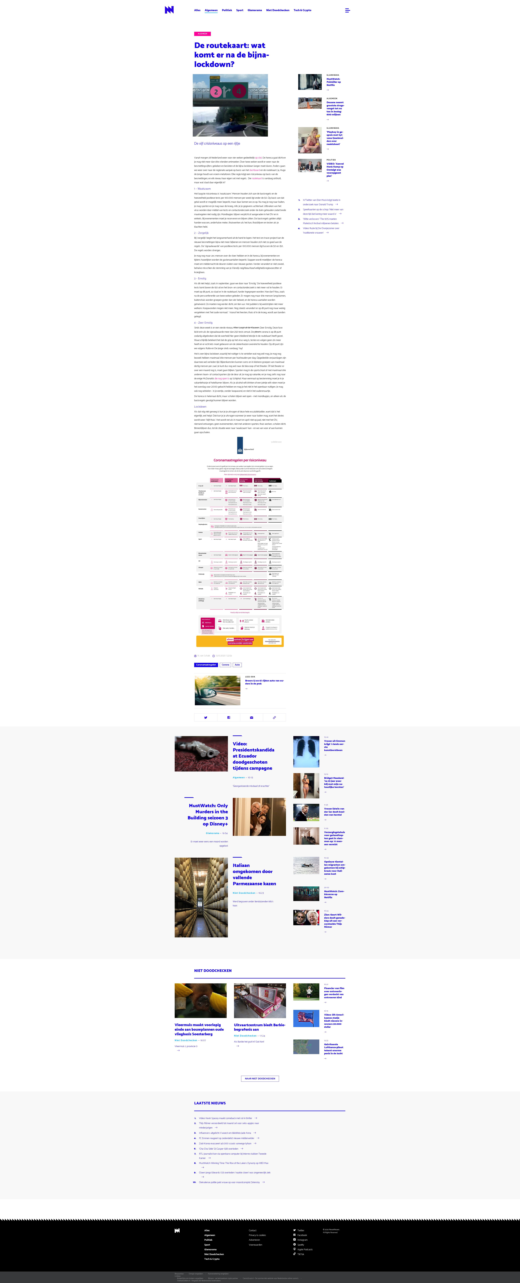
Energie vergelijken (196, 1273)
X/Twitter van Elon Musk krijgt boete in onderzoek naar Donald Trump (321, 202)
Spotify (300, 1245)
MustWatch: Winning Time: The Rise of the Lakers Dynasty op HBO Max (233, 1163)
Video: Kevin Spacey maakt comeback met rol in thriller (225, 1118)
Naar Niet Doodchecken (260, 1079)
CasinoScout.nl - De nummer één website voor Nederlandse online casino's (270, 1278)
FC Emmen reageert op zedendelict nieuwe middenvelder (226, 1138)
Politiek (227, 10)
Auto (237, 665)
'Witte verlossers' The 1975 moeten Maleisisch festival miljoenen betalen (321, 221)
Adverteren (254, 1240)
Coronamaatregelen (206, 665)
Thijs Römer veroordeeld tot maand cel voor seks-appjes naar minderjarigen (229, 1125)
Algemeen (211, 10)
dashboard (254, 170)
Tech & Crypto (302, 10)
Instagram (302, 1240)
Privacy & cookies (257, 1235)
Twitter (300, 1231)
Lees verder (240, 690)
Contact (252, 1231)
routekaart (257, 178)
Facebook (302, 1235)
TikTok (300, 1254)
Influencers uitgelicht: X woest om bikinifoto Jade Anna (225, 1133)
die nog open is (222, 379)
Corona (225, 665)
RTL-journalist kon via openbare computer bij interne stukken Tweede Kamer (232, 1156)
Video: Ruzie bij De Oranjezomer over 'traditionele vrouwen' (321, 230)
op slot (258, 158)
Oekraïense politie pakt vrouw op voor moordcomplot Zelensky (229, 1182)
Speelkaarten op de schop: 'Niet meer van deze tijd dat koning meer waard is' (323, 212)
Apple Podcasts (305, 1250)
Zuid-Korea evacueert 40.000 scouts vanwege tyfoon (225, 1143)
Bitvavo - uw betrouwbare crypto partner (223, 1278)
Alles (197, 10)
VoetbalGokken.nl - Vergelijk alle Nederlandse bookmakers (199, 1280)
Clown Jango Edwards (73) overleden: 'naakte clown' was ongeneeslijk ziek (234, 1173)
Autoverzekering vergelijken (218, 1273)
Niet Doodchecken (277, 10)
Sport (239, 10)
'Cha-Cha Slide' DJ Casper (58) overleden (218, 1149)
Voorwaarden (255, 1245)
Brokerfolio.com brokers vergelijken (190, 1278)
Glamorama (255, 10)
